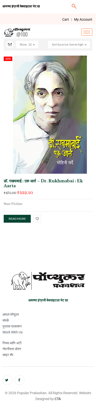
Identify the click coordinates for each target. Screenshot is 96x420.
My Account (83, 19)
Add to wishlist (37, 219)
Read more (17, 218)
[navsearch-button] (74, 6)
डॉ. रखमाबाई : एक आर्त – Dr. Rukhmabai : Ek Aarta (43, 183)
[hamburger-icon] (86, 32)
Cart (65, 19)
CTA (58, 399)
